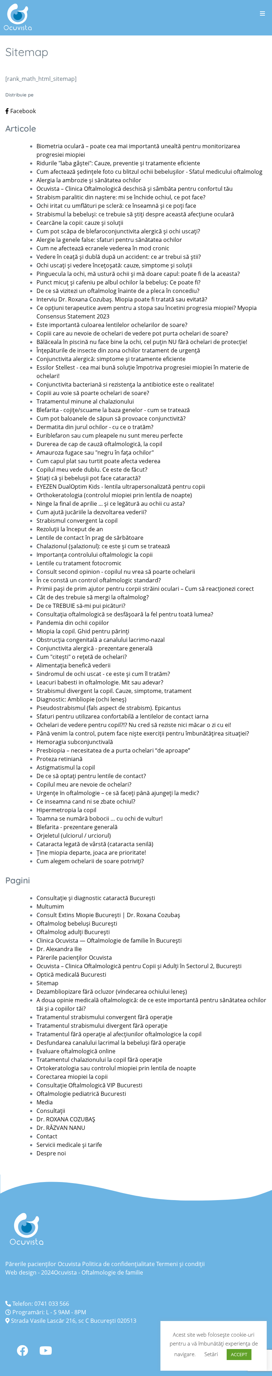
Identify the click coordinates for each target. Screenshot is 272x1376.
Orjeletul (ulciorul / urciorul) (73, 835)
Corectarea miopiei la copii (72, 1077)
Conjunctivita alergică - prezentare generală (94, 648)
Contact (46, 1136)
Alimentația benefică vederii (73, 665)
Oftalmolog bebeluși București (76, 923)
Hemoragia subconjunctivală (74, 742)
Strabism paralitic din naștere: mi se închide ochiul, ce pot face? (120, 197)
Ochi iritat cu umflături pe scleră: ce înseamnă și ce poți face (116, 206)
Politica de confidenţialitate (118, 1264)
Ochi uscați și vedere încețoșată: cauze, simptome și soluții (114, 265)
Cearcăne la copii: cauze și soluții (79, 223)
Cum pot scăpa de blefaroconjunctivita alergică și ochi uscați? (118, 231)
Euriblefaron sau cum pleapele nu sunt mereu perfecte (109, 435)
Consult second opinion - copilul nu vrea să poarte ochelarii (115, 572)
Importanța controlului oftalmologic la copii (94, 555)
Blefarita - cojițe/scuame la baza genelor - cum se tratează (113, 410)
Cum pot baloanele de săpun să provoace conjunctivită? (111, 418)
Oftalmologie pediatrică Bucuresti (81, 1094)
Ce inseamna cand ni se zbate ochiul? (85, 801)
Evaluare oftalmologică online (75, 1051)
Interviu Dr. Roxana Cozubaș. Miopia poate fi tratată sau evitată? (121, 299)
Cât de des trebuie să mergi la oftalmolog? (92, 597)
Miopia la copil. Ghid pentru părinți (82, 631)
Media (44, 1102)
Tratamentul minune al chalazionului (85, 401)
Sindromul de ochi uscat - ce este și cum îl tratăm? (103, 674)
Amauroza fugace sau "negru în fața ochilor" (95, 452)
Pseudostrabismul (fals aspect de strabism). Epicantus (108, 708)
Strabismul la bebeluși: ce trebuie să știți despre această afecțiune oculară (135, 214)
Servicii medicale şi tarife (69, 1145)
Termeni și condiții (180, 1264)
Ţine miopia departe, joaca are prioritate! (91, 852)
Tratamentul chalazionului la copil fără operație (99, 1060)
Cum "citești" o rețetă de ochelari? (82, 657)
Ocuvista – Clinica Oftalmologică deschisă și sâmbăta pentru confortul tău (134, 189)
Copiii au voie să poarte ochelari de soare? (92, 393)
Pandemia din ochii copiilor (72, 623)
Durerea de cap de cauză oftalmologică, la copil (99, 444)
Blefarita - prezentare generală (77, 827)
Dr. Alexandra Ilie (59, 949)
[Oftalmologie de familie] (17, 17)
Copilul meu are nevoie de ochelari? (83, 784)
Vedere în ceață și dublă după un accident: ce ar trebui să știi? (118, 257)
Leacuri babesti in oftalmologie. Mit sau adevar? (99, 682)
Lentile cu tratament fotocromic (78, 563)
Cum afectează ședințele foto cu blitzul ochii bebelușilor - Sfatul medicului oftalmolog (149, 172)
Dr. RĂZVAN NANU (60, 1128)
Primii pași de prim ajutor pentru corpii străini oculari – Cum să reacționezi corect (145, 589)
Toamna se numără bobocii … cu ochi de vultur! (99, 818)
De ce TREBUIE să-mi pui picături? (80, 606)
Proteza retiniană (59, 759)
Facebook (22, 111)
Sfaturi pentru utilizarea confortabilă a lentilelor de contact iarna (122, 716)
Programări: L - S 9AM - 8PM (48, 1312)
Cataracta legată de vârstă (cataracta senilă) (94, 844)
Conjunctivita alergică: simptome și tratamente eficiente (111, 359)
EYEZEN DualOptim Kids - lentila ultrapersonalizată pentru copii (120, 486)
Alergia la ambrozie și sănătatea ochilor (88, 180)
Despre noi (51, 1153)
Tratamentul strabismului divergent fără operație (102, 1026)
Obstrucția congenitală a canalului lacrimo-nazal (100, 640)
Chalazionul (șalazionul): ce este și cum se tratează (103, 546)
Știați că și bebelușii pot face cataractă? (88, 478)
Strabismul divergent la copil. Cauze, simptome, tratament (114, 691)
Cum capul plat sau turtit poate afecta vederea (98, 461)
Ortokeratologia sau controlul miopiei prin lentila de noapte (116, 1068)
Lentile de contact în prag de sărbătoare (89, 538)
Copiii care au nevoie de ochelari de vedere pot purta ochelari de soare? (132, 333)
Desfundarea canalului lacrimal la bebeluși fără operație (111, 1043)
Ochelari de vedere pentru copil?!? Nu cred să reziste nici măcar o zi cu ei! (133, 725)
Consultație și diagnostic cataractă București (95, 898)
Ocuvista (65, 1272)
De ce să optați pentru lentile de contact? (91, 776)
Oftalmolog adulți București (73, 932)
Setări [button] (211, 1354)
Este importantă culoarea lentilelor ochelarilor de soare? (111, 325)
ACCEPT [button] (239, 1354)
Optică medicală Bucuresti (71, 974)
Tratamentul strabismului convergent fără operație (104, 1017)
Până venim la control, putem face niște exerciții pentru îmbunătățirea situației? (142, 733)
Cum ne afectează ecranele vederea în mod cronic (102, 248)
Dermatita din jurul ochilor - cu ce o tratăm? (94, 427)
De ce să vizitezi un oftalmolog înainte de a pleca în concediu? (117, 291)
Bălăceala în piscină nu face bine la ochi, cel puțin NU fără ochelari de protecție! (141, 342)
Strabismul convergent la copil (77, 521)
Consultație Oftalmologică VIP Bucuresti (89, 1085)
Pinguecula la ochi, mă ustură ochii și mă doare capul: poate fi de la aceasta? (138, 274)
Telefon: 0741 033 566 (40, 1304)
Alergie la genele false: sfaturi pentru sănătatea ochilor (109, 240)
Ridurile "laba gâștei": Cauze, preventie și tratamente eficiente (118, 163)
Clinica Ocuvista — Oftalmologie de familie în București (109, 940)
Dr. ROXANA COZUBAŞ (65, 1119)
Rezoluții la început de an (69, 529)
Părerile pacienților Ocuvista (74, 957)
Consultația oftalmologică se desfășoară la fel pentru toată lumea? (124, 614)
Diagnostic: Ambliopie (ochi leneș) (81, 699)
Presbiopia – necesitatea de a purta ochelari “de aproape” (113, 750)
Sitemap (47, 983)
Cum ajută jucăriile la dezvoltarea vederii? (91, 512)
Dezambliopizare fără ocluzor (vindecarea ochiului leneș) (111, 991)
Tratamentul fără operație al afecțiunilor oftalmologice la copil (119, 1034)
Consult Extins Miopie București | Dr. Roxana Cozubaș (108, 915)
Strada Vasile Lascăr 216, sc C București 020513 (73, 1321)
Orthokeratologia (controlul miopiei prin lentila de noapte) (114, 495)
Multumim (50, 906)
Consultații (50, 1111)
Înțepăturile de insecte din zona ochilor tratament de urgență (118, 350)
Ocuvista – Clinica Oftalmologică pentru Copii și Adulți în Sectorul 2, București (139, 966)
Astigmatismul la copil (65, 767)
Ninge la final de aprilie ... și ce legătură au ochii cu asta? (110, 503)
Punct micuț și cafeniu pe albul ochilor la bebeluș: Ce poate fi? (118, 282)
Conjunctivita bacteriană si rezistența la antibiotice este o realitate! (125, 384)
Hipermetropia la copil (66, 810)
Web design (20, 1272)
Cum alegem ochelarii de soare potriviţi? (90, 861)
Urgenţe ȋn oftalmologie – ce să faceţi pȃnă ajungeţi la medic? (117, 793)
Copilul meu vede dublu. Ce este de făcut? (91, 469)
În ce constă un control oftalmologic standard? (98, 580)
